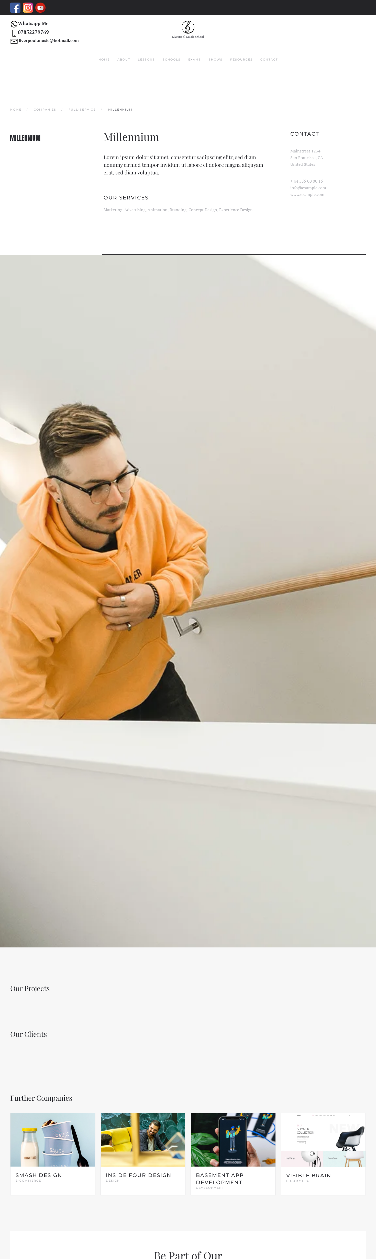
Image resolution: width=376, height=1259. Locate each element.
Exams (194, 59)
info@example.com (308, 188)
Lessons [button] (146, 59)
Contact (269, 59)
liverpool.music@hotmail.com (49, 40)
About (123, 59)
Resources (241, 59)
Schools (172, 59)
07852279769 (33, 32)
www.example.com (307, 194)
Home (104, 59)
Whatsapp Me (33, 23)
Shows (216, 59)
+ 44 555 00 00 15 (306, 181)
